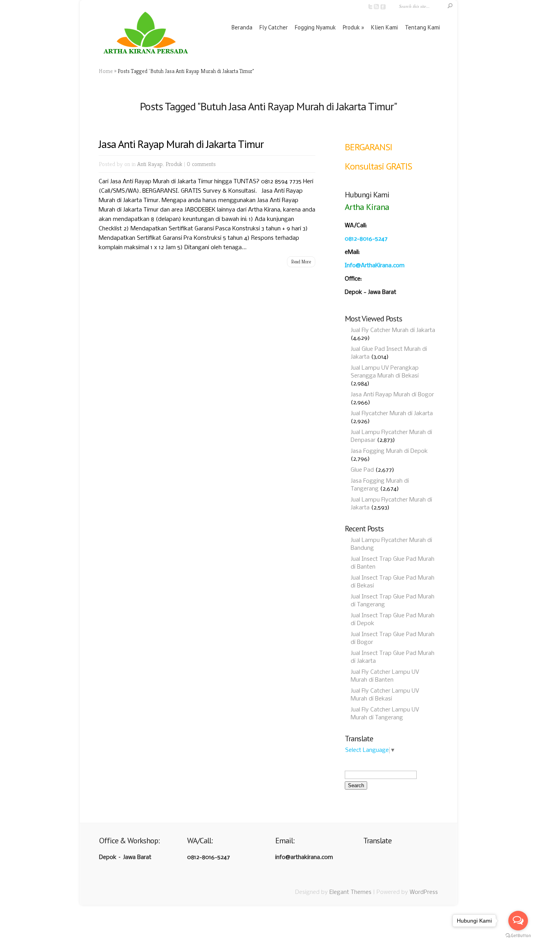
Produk (351, 27)
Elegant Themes (350, 892)
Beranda (242, 27)
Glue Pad (362, 470)
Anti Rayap (150, 164)
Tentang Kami (422, 27)
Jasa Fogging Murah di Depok (389, 451)
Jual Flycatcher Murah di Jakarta (392, 413)
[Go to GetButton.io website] (518, 935)
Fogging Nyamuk (315, 27)
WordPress (424, 892)
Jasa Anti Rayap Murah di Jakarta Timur (181, 144)
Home (106, 71)
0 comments (201, 164)
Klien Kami (384, 27)
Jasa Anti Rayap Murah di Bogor (392, 395)
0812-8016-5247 (366, 239)
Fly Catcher (273, 27)
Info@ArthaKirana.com (375, 266)
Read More (301, 261)
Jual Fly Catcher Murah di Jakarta (393, 330)
